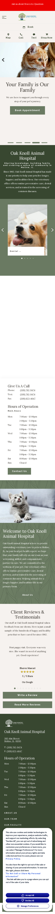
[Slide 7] (31, 688)
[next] (51, 60)
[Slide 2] (19, 142)
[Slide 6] (28, 688)
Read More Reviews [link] (28, 704)
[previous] (3, 60)
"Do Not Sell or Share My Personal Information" (23, 875)
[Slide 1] (11, 142)
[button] (4, 17)
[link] (27, 16)
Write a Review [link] (27, 695)
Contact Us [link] (19, 471)
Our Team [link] (10, 819)
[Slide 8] (34, 688)
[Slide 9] (37, 688)
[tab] (15, 411)
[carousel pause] (52, 74)
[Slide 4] (36, 142)
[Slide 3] (27, 142)
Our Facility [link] (13, 825)
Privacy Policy (13, 858)
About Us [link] (27, 595)
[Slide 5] (44, 142)
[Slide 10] (40, 688)
